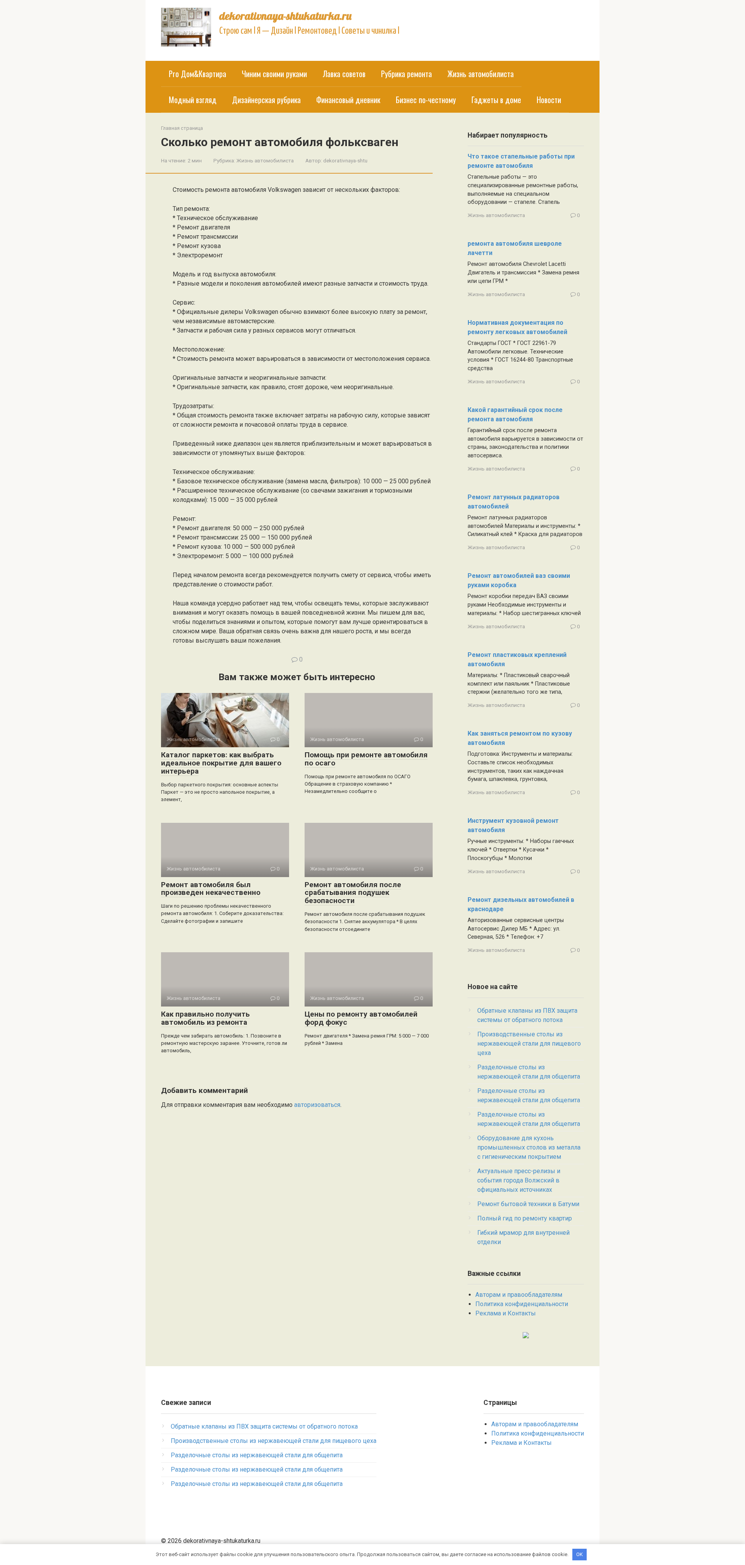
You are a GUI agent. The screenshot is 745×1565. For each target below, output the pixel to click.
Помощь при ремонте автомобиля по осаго (366, 758)
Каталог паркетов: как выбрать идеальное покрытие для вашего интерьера (221, 763)
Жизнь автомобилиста (480, 73)
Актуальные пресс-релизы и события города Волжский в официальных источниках (518, 1180)
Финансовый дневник (348, 99)
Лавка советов (344, 73)
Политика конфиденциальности (521, 1304)
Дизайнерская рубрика (266, 99)
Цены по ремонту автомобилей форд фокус (361, 1018)
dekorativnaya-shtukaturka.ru (285, 15)
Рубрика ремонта (406, 73)
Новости (549, 99)
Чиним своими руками (274, 73)
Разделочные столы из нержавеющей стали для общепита (257, 1455)
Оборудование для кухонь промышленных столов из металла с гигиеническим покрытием (528, 1147)
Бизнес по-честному (426, 99)
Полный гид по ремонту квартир (524, 1218)
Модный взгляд (193, 99)
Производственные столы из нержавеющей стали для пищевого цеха (529, 1044)
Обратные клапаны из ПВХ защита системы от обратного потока (264, 1426)
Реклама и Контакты (505, 1313)
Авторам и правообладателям (518, 1294)
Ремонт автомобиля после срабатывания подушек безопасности (353, 892)
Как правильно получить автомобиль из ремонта (205, 1018)
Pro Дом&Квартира (197, 73)
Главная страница (182, 128)
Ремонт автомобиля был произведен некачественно (210, 888)
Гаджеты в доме (496, 99)
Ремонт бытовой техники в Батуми (528, 1204)
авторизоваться (317, 1104)
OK (579, 1554)
